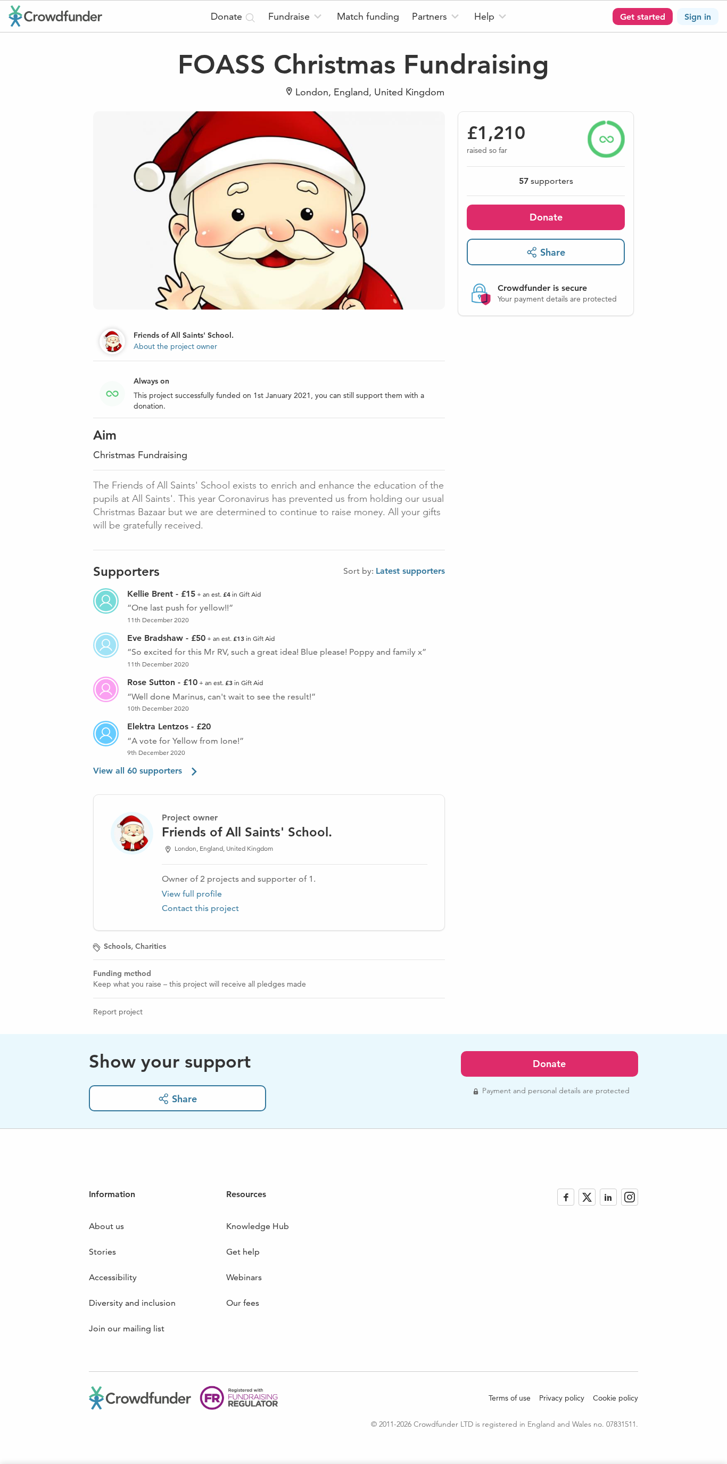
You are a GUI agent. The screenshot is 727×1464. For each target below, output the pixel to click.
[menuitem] (296, 16)
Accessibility (113, 1277)
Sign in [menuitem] (697, 17)
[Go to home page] (55, 16)
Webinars (244, 1277)
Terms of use (510, 1398)
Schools (117, 946)
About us (106, 1226)
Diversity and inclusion (132, 1303)
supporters (546, 181)
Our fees (242, 1303)
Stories (102, 1252)
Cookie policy (615, 1398)
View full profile (192, 894)
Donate (546, 217)
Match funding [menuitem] (368, 16)
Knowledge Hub (257, 1226)
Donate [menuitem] (228, 16)
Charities (150, 946)
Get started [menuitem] (642, 17)
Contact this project (200, 908)
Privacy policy (561, 1398)
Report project (118, 1011)
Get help (243, 1252)
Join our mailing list (126, 1328)
